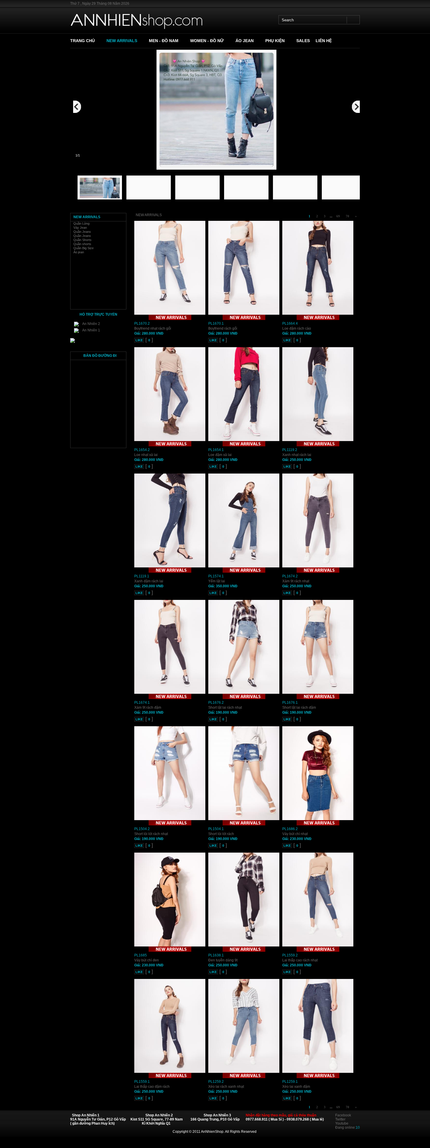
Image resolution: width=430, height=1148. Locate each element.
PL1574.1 (216, 576)
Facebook (343, 1115)
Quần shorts (82, 244)
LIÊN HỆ (324, 40)
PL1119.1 (141, 576)
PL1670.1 (216, 323)
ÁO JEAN (244, 40)
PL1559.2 (290, 955)
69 (338, 216)
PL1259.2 (216, 1082)
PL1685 (140, 955)
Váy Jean (80, 227)
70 (347, 216)
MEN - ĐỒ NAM (163, 40)
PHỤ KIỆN (275, 40)
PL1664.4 (290, 323)
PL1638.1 (216, 955)
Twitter (340, 1119)
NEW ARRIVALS (121, 40)
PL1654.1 (216, 450)
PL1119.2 (289, 450)
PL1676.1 (290, 702)
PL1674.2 (290, 576)
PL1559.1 (142, 1082)
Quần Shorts (82, 240)
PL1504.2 (142, 829)
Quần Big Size (83, 248)
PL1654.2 (142, 450)
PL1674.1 (142, 702)
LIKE (139, 340)
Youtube (341, 1123)
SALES (303, 40)
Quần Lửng (81, 223)
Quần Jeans (82, 231)
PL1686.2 (290, 829)
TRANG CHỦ (82, 40)
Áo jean (78, 252)
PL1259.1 (290, 1082)
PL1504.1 (216, 829)
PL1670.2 (142, 323)
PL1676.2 (216, 702)
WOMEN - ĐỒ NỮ (207, 40)
